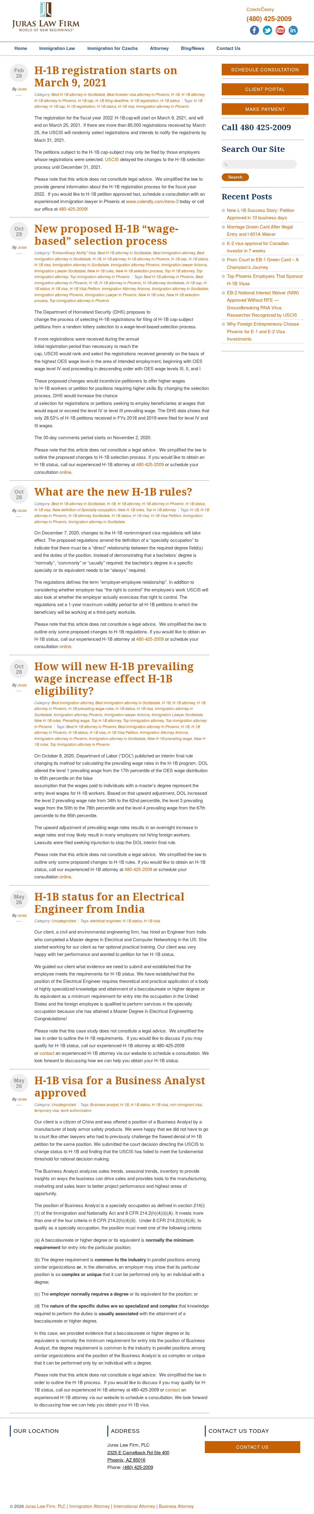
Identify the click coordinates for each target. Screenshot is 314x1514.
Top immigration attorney (143, 720)
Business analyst (104, 1104)
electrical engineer (105, 920)
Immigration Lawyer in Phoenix (110, 294)
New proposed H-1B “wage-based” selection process (106, 235)
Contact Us (228, 48)
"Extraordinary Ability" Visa (74, 252)
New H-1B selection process (139, 270)
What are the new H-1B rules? (113, 492)
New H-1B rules (100, 270)
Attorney (157, 49)
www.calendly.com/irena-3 (152, 201)
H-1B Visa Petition (85, 288)
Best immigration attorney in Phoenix (148, 726)
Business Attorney (176, 1506)
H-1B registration (144, 100)
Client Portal (265, 89)
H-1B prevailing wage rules (91, 708)
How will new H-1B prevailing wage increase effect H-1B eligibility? (114, 678)
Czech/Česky (260, 9)
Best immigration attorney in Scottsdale (127, 702)
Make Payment (265, 109)
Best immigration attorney (174, 252)
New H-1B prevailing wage (169, 738)
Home (20, 48)
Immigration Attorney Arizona (126, 288)
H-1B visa (126, 106)
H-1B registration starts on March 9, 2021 (105, 76)
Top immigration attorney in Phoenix (100, 276)
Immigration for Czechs (110, 49)
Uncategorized (64, 920)
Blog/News (192, 48)
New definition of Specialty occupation (84, 509)
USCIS (112, 159)
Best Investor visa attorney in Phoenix (138, 94)
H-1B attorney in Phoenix (55, 100)
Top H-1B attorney (179, 270)
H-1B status (170, 100)
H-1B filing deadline (111, 100)
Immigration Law (55, 49)
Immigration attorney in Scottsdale (80, 264)
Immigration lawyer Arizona (184, 264)
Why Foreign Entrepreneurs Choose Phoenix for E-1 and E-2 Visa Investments (263, 331)
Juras (22, 88)
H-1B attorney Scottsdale (163, 282)
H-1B (175, 94)
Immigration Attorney (89, 1506)
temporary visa (46, 1110)
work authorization (76, 1110)
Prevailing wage (76, 720)
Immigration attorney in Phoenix (162, 106)
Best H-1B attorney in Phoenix (169, 276)
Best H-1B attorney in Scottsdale (78, 94)
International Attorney (134, 1506)
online (65, 472)
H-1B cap (86, 100)
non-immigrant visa (186, 1104)
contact (47, 1053)
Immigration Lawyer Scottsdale (60, 270)
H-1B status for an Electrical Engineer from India (109, 903)
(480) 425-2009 (269, 18)
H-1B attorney (193, 94)
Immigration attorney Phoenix (135, 264)
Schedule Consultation (265, 69)
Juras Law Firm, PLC (45, 1506)
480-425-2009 (72, 209)
